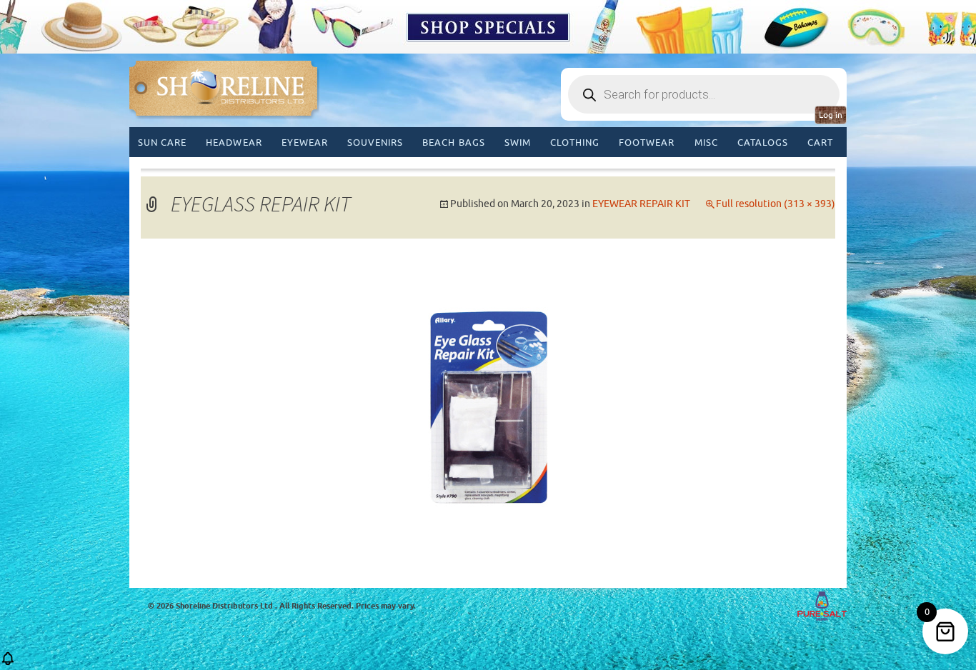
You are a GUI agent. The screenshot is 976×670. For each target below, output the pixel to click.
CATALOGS (762, 142)
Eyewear (305, 142)
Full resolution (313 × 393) (775, 204)
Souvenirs (375, 142)
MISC (706, 142)
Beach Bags (453, 142)
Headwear (234, 142)
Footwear (646, 142)
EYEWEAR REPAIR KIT (641, 204)
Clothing (574, 142)
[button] (8, 663)
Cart (820, 142)
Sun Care (162, 142)
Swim (517, 142)
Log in (830, 115)
